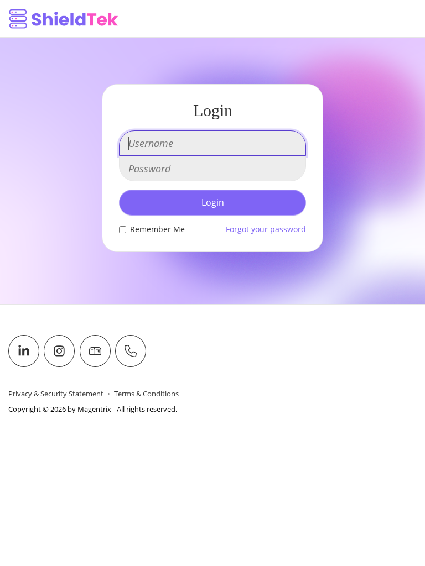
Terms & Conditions (146, 394)
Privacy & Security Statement (55, 394)
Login (212, 202)
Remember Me (157, 229)
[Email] (95, 351)
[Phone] (130, 351)
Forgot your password (266, 229)
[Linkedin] (23, 351)
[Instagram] (59, 351)
